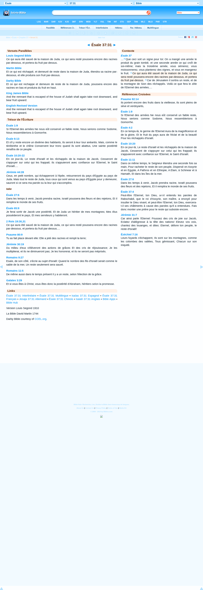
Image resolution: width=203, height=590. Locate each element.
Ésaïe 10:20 (128, 143)
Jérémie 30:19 (15, 244)
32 (146, 80)
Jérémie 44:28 (15, 172)
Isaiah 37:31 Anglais (88, 299)
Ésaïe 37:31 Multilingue (54, 295)
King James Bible (17, 93)
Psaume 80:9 (14, 234)
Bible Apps (109, 299)
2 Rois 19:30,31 (16, 221)
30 (124, 59)
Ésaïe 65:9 (12, 208)
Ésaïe (14, 38)
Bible (8, 38)
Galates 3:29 (14, 280)
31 (131, 73)
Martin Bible (14, 68)
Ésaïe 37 (126, 55)
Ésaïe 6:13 (12, 138)
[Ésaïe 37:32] (199, 273)
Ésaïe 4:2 (126, 127)
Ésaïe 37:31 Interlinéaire (21, 295)
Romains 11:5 (14, 270)
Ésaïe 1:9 (12, 125)
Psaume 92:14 (130, 99)
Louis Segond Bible (18, 55)
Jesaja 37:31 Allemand (32, 299)
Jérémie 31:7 (129, 214)
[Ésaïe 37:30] (3, 273)
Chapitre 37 (23, 38)
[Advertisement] (101, 345)
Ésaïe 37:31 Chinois (61, 299)
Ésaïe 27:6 (12, 195)
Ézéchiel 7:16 (129, 234)
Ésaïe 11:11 (128, 159)
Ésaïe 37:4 (127, 191)
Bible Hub (12, 302)
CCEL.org (40, 318)
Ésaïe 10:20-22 (15, 155)
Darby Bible (13, 80)
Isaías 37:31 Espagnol (85, 295)
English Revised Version (21, 105)
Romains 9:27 (15, 257)
